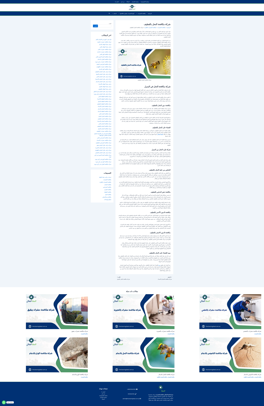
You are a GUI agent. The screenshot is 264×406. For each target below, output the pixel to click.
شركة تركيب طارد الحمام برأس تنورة (102, 94)
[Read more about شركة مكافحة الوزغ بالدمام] (57, 354)
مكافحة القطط (107, 192)
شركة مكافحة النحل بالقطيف (104, 118)
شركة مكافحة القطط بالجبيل (104, 101)
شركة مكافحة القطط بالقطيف (104, 104)
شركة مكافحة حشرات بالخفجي (252, 331)
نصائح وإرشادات (107, 199)
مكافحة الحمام (108, 184)
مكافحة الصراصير (107, 187)
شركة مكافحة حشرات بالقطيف (104, 131)
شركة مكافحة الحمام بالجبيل (104, 128)
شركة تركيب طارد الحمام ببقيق (104, 145)
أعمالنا (103, 399)
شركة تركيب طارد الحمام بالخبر (103, 76)
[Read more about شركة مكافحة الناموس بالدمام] (230, 354)
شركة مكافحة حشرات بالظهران (103, 66)
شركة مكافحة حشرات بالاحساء (104, 140)
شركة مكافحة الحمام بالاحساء (104, 121)
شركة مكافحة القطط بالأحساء (104, 99)
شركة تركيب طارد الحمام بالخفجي (103, 152)
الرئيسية (150, 13)
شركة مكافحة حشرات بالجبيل (104, 42)
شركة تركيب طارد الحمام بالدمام (103, 81)
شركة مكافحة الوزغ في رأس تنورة (103, 159)
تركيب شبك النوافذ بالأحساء (105, 84)
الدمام (115, 13)
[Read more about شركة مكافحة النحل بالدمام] (143, 354)
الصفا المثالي (160, 134)
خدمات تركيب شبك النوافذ (105, 177)
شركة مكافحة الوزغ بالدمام (80, 374)
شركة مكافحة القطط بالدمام (104, 111)
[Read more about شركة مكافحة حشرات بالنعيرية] (143, 311)
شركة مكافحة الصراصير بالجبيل (104, 64)
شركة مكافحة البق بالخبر (105, 54)
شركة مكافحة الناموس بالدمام (252, 374)
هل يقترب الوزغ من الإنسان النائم (103, 39)
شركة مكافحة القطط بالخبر (104, 96)
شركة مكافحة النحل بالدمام (166, 374)
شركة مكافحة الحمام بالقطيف (104, 126)
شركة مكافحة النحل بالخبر (105, 114)
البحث (110, 23)
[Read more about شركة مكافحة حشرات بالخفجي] (230, 311)
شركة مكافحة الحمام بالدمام (104, 109)
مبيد (159, 265)
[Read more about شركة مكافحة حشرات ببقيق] (57, 311)
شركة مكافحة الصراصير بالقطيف (103, 142)
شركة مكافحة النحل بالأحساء (104, 106)
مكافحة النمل (108, 194)
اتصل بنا (117, 1)
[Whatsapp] (4, 402)
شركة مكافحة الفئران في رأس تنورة (102, 164)
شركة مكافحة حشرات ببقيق (80, 331)
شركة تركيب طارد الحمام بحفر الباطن (102, 91)
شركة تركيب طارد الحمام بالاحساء (103, 79)
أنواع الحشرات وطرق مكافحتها (127, 13)
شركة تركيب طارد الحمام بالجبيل (103, 74)
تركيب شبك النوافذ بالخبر (105, 47)
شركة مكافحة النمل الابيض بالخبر (103, 56)
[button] (137, 13)
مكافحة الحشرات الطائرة (105, 182)
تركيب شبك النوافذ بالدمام (105, 44)
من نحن (122, 1)
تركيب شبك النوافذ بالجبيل (105, 86)
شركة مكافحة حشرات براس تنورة (103, 61)
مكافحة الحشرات (142, 13)
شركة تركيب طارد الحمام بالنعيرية (103, 147)
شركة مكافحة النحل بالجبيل (104, 116)
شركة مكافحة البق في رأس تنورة (103, 161)
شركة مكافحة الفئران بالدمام (104, 59)
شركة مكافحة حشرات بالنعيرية (165, 331)
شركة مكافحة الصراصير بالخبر (104, 137)
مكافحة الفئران (107, 189)
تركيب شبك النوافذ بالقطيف (104, 89)
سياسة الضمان (135, 1)
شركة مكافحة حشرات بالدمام (104, 52)
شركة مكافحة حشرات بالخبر (104, 49)
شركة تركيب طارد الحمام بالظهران (103, 150)
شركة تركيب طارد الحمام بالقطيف (103, 71)
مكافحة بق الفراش (107, 197)
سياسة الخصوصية (145, 1)
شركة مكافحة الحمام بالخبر (105, 123)
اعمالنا (128, 1)
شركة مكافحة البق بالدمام (105, 69)
